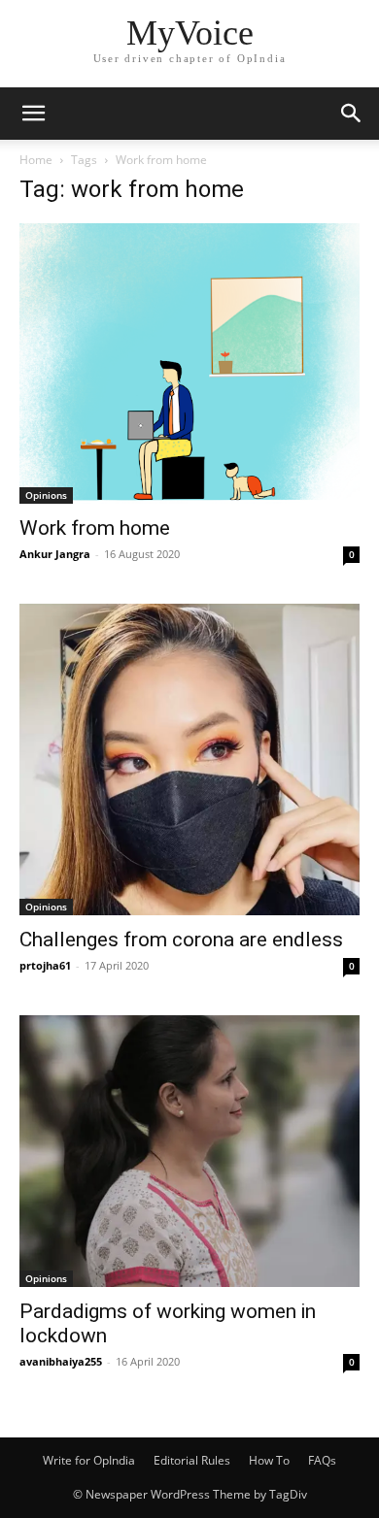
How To (269, 1460)
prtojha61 (45, 965)
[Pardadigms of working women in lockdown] (189, 1151)
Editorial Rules (192, 1460)
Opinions (46, 495)
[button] (33, 113)
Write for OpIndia (89, 1460)
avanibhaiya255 (60, 1361)
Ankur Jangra (54, 553)
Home (35, 159)
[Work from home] (189, 363)
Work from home (94, 528)
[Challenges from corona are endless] (189, 759)
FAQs (322, 1460)
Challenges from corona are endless (181, 939)
